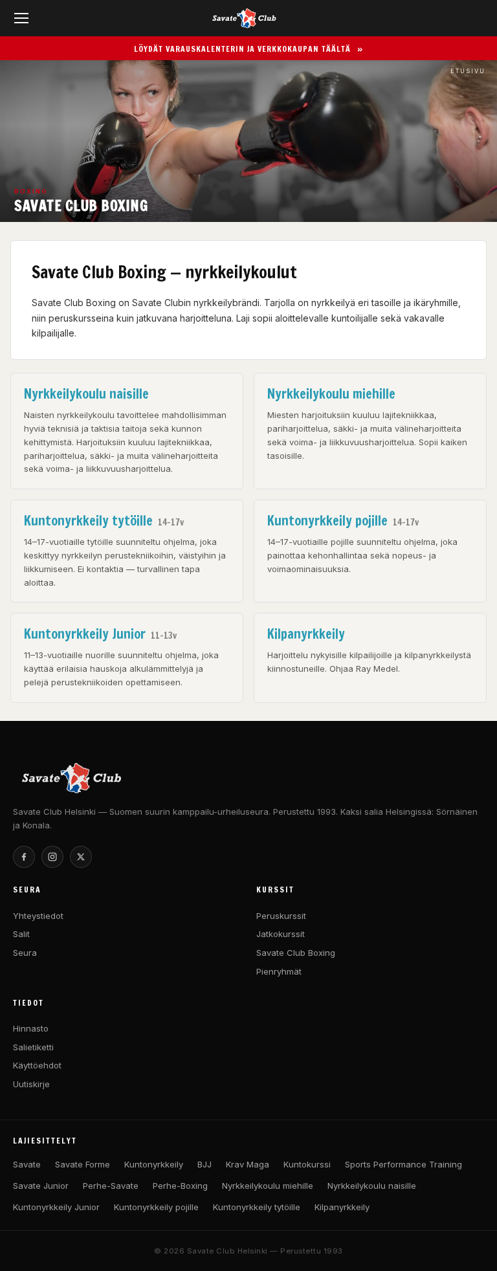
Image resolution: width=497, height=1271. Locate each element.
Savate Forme (82, 1164)
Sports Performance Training (403, 1164)
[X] (81, 857)
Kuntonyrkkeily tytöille (256, 1207)
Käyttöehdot (37, 1065)
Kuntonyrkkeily (153, 1164)
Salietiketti (33, 1047)
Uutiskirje (31, 1084)
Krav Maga (247, 1164)
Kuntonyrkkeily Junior (56, 1207)
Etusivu (467, 70)
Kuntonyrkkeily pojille (156, 1207)
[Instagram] (52, 857)
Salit (21, 934)
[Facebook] (24, 857)
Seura (25, 952)
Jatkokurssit (280, 934)
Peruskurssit (281, 916)
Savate (27, 1164)
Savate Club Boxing (295, 952)
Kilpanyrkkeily (342, 1207)
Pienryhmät (279, 971)
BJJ (204, 1164)
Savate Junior (41, 1185)
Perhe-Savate (110, 1185)
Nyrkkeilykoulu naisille (371, 1185)
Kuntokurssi (307, 1164)
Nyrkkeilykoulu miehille (267, 1185)
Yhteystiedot (38, 916)
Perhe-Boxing (180, 1185)
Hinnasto (31, 1028)
